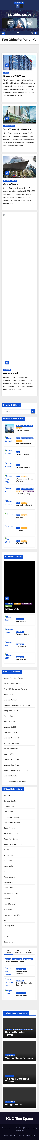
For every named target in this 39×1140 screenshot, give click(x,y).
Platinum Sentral (22, 634)
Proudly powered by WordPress (12, 1128)
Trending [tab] (29, 952)
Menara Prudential (11, 738)
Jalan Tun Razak (9, 125)
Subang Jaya (9, 942)
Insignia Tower (10, 722)
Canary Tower (9, 716)
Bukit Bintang (9, 806)
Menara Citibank (10, 732)
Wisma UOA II (21, 543)
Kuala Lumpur (9, 877)
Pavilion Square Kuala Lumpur (16, 770)
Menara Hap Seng (23, 494)
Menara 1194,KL (10, 776)
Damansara (8, 812)
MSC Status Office (27, 438)
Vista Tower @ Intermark (17, 129)
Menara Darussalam (24, 443)
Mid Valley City (9, 882)
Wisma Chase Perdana (13, 684)
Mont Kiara (8, 888)
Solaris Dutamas (22, 455)
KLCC (30, 425)
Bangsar (7, 795)
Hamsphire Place (23, 467)
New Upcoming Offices (13, 915)
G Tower (19, 530)
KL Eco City (8, 855)
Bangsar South (10, 801)
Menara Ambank (22, 431)
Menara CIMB (21, 660)
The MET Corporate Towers (15, 689)
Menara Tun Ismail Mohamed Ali (17, 705)
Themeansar (19, 1130)
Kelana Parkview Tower (13, 678)
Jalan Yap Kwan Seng (13, 844)
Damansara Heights (10, 180)
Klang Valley (9, 866)
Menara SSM (21, 647)
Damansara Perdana (12, 823)
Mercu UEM (12, 608)
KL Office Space (19, 15)
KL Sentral (7, 369)
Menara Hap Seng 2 (24, 505)
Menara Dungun (10, 700)
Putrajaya (7, 937)
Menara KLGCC (10, 727)
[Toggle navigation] (18, 33)
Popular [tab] (18, 952)
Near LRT (19, 428)
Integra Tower (9, 694)
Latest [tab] (8, 952)
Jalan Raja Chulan (11, 833)
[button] (32, 33)
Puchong (7, 931)
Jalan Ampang (9, 828)
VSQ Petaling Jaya (11, 743)
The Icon (19, 518)
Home (6, 1135)
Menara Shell (10, 373)
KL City (6, 72)
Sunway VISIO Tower (14, 76)
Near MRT (9, 606)
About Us (12, 1135)
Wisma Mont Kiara (11, 749)
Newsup (32, 1128)
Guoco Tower (10, 184)
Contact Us (20, 1135)
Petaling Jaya (9, 926)
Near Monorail (28, 491)
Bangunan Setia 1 (11, 711)
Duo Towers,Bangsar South (15, 781)
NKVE (6, 920)
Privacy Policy (30, 1135)
